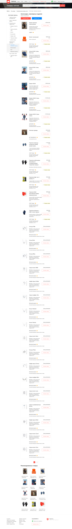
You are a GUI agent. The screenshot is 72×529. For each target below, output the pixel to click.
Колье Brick (32, 240)
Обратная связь (36, 524)
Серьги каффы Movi (34, 377)
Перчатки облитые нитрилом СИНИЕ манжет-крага (33, 144)
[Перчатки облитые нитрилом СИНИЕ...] (24, 144)
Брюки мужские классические (33, 23)
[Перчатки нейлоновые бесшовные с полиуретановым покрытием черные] (25, 504)
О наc (22, 1)
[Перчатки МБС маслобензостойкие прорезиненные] (42, 504)
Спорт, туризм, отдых (13, 53)
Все (17, 15)
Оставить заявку (46, 25)
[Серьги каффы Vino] (24, 297)
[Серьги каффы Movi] (24, 379)
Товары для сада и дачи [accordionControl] (13, 56)
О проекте (8, 518)
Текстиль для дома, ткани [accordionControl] (13, 30)
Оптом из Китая (36, 1)
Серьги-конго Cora (33, 447)
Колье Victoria (32, 322)
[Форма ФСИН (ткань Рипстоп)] (24, 100)
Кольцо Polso (32, 350)
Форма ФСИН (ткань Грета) (34, 114)
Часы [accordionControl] (11, 49)
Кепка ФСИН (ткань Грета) (34, 68)
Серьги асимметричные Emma (35, 405)
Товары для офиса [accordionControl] (13, 37)
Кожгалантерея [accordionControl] (13, 47)
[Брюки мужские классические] (24, 25)
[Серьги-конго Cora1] (24, 435)
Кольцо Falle (32, 226)
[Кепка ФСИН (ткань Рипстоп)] (24, 54)
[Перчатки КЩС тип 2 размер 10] (24, 179)
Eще (29, 1)
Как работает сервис (10, 522)
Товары (18, 1)
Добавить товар (43, 1)
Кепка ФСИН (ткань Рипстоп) (34, 52)
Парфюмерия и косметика (12, 42)
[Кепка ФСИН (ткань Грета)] (24, 70)
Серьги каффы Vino (34, 295)
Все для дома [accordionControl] (12, 34)
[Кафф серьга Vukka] (24, 283)
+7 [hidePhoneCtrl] (46, 44)
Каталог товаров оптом (11, 523)
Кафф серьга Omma (34, 363)
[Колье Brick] (24, 242)
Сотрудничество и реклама (11, 521)
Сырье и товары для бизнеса (12, 21)
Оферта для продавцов (11, 520)
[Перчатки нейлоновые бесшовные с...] (24, 162)
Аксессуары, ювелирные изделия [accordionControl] (14, 45)
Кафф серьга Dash (33, 420)
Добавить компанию (22, 518)
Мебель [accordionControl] (11, 32)
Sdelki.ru (8, 2)
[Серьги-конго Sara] (24, 338)
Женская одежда (33, 130)
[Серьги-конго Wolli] (24, 269)
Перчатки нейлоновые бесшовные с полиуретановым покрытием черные (34, 163)
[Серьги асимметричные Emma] (24, 406)
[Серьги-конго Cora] (24, 449)
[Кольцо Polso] (24, 351)
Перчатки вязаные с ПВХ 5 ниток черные (34, 211)
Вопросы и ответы (22, 521)
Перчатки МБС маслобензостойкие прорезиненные (34, 193)
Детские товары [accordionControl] (13, 39)
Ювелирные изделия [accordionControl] (14, 51)
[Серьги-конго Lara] (24, 392)
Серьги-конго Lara (33, 391)
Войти (59, 1)
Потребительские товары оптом (12, 24)
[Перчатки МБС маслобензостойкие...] (24, 194)
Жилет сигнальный (33, 37)
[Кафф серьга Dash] (24, 421)
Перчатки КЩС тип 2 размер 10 (34, 177)
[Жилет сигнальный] (24, 39)
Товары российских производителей (12, 18)
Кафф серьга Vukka (34, 281)
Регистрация (62, 1)
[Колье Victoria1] (24, 310)
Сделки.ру (13, 1)
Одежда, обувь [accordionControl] (13, 35)
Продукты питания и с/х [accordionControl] (13, 27)
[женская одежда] (33, 493)
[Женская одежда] (24, 132)
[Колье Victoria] (24, 324)
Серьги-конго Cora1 (34, 433)
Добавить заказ (36, 18)
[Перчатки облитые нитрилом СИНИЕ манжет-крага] (42, 493)
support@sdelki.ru (35, 518)
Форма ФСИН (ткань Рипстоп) (34, 98)
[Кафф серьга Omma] (24, 365)
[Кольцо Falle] (24, 228)
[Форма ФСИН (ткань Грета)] (24, 116)
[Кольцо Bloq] (24, 255)
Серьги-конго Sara (33, 336)
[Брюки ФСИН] (24, 86)
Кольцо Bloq (32, 254)
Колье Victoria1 (33, 308)
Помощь (26, 1)
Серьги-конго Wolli (33, 267)
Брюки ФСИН (32, 83)
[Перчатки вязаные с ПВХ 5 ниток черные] (24, 212)
